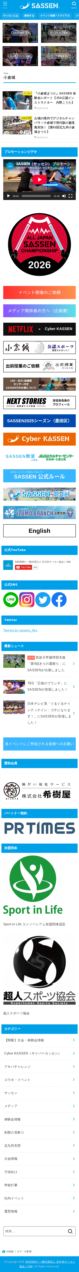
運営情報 (11, 1211)
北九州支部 (12, 1145)
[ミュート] (64, 196)
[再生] (8, 196)
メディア (11, 1106)
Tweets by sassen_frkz (20, 630)
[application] (39, 179)
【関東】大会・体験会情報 (24, 1040)
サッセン (11, 1093)
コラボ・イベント (17, 1079)
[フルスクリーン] (70, 196)
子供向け (11, 1172)
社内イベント (14, 1198)
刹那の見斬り (14, 1132)
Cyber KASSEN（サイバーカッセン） (33, 1053)
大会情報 (11, 1158)
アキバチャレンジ (17, 1066)
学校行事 (11, 1185)
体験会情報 (12, 1119)
